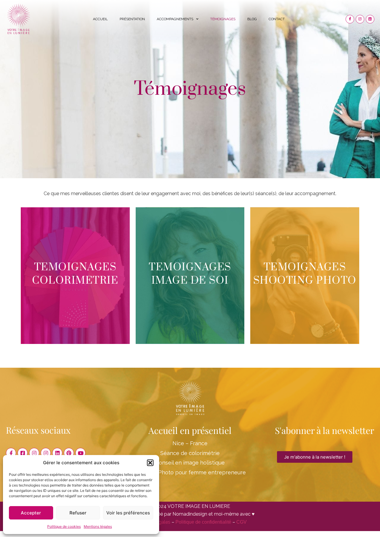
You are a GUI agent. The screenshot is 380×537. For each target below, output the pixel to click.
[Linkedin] (370, 19)
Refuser (77, 513)
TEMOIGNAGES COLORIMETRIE (75, 274)
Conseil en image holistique (190, 462)
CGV (241, 522)
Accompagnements (175, 19)
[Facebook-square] (23, 453)
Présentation (132, 19)
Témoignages (222, 19)
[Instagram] (360, 19)
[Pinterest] (69, 453)
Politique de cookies (64, 526)
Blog (252, 19)
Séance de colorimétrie (190, 453)
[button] (150, 463)
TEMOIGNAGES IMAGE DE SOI (190, 274)
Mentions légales (98, 526)
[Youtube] (80, 453)
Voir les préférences (128, 513)
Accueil (100, 19)
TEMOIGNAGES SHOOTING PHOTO (305, 274)
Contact (277, 19)
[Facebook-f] (350, 19)
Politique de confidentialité (203, 522)
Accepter (31, 513)
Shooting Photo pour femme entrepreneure (190, 472)
